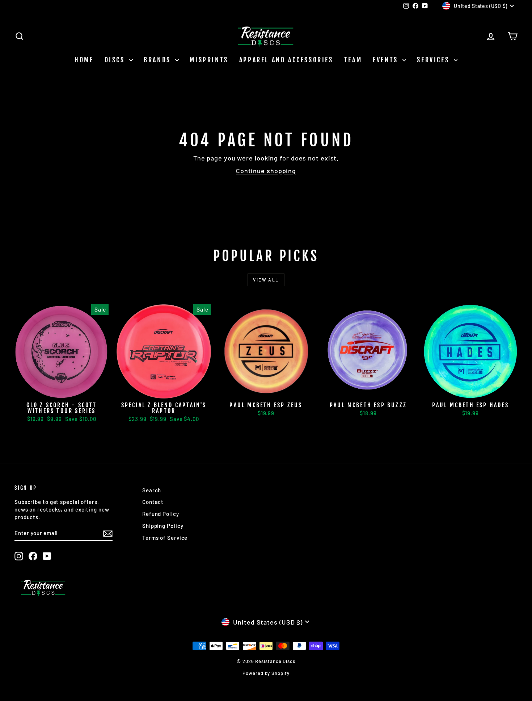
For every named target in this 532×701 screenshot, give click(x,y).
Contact (153, 501)
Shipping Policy (162, 525)
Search (151, 490)
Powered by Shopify (265, 673)
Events (387, 60)
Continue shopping (266, 171)
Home (84, 60)
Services (434, 60)
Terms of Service (164, 537)
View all (266, 279)
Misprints (209, 60)
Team (353, 60)
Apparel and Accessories (286, 60)
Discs (116, 60)
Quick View (61, 390)
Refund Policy (160, 513)
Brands (158, 60)
